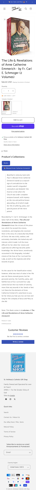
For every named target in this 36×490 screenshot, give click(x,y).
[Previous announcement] (4, 2)
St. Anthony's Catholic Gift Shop (20, 489)
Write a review (18, 342)
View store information (12, 144)
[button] (4, 8)
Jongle (12, 395)
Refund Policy (9, 427)
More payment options (18, 131)
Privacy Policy (8, 436)
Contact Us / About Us (12, 417)
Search (6, 412)
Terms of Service (9, 431)
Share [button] (5, 151)
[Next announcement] (32, 2)
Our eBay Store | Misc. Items (14, 422)
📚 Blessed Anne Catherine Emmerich (17, 168)
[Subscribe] (29, 452)
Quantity (4, 87)
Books (6, 163)
